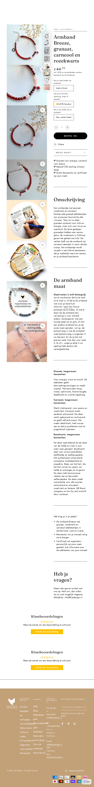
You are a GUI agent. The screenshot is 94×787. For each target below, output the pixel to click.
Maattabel (37, 731)
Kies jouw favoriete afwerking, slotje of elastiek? (61, 96)
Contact (23, 706)
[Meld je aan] (85, 707)
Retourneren (26, 727)
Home (56, 29)
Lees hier (68, 306)
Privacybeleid (26, 740)
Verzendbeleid (27, 723)
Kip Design (18, 770)
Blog (35, 710)
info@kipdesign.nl (54, 744)
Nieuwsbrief (39, 752)
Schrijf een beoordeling (46, 631)
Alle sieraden (66, 29)
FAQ (35, 706)
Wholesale (25, 753)
